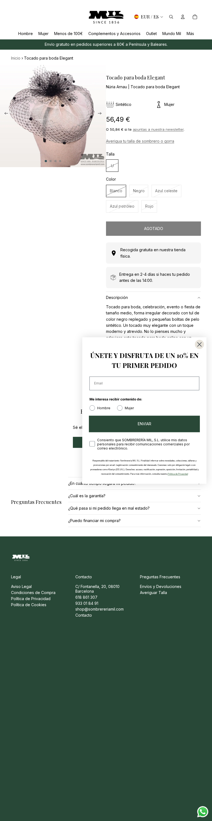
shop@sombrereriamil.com (99, 609)
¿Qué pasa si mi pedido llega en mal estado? (109, 508)
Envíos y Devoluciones (160, 586)
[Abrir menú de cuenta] (183, 17)
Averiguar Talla (153, 592)
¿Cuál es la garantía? (86, 495)
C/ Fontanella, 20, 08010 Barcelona (97, 588)
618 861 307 (86, 597)
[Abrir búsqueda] (171, 17)
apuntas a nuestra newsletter (158, 129)
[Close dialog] (199, 344)
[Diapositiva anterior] (4, 114)
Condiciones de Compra (33, 592)
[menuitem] (190, 33)
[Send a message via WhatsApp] (202, 811)
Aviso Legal (21, 586)
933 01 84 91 (86, 603)
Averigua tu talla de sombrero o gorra (140, 141)
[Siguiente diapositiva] (101, 114)
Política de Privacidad (31, 598)
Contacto (83, 615)
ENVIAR (144, 423)
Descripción (117, 297)
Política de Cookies (28, 604)
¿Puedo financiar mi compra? (94, 520)
